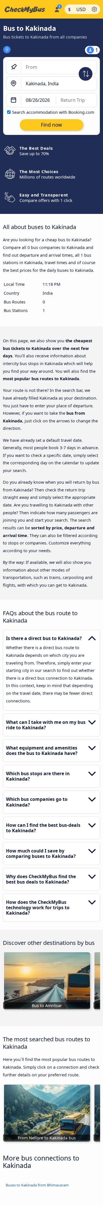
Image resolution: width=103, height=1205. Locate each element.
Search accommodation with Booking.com (53, 112)
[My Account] (57, 8)
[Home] (26, 9)
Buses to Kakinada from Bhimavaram (37, 1185)
